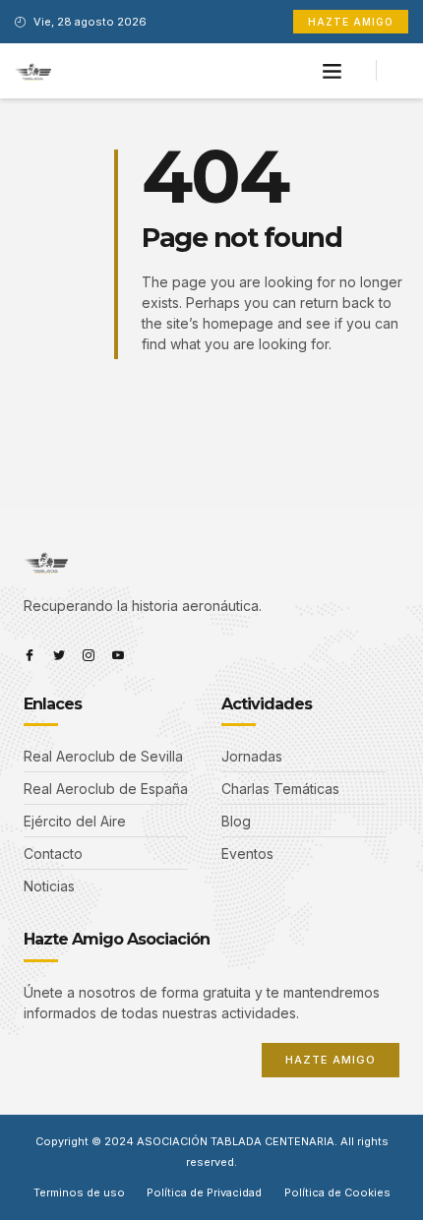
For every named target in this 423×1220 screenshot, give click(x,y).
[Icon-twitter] (59, 655)
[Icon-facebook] (29, 655)
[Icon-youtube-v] (118, 655)
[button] (332, 71)
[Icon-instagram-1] (88, 655)
